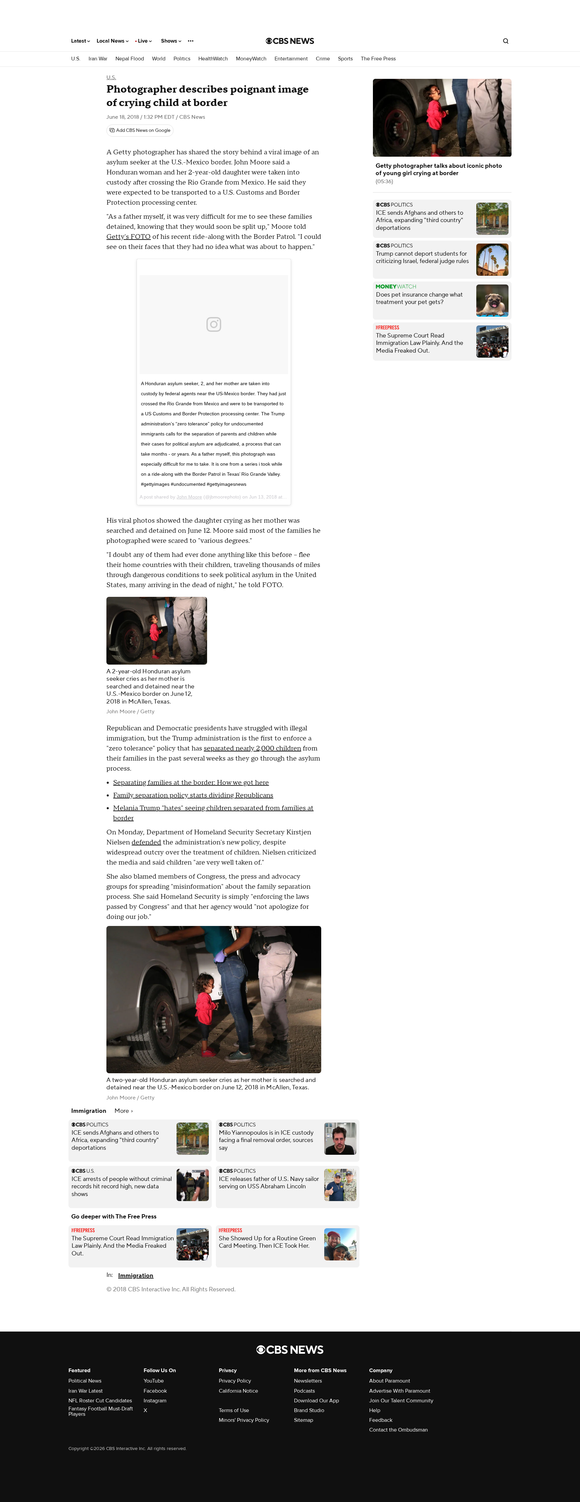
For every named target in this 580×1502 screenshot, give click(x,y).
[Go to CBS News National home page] (290, 41)
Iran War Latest (85, 1391)
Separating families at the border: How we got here (191, 782)
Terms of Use (234, 1410)
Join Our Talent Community (401, 1400)
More (122, 1111)
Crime (323, 59)
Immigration (135, 1276)
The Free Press (378, 59)
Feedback (380, 1420)
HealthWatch (213, 59)
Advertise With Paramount (399, 1391)
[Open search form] (506, 41)
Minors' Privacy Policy (244, 1420)
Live (143, 41)
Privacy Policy (235, 1381)
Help (374, 1410)
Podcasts (304, 1391)
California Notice (238, 1391)
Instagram (155, 1400)
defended (146, 842)
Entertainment (291, 59)
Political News (84, 1381)
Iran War (98, 59)
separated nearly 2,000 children (252, 748)
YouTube (154, 1381)
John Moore (189, 497)
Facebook (155, 1391)
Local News (111, 41)
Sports (345, 59)
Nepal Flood (129, 59)
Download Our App (316, 1400)
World (158, 59)
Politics (182, 59)
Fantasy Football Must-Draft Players (100, 1411)
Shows (170, 41)
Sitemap (303, 1420)
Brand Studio (309, 1410)
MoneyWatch (251, 59)
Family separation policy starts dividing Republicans (193, 795)
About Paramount (389, 1381)
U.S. (76, 59)
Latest (79, 41)
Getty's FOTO (128, 236)
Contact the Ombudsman (398, 1430)
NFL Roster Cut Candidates (100, 1400)
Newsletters (308, 1381)
